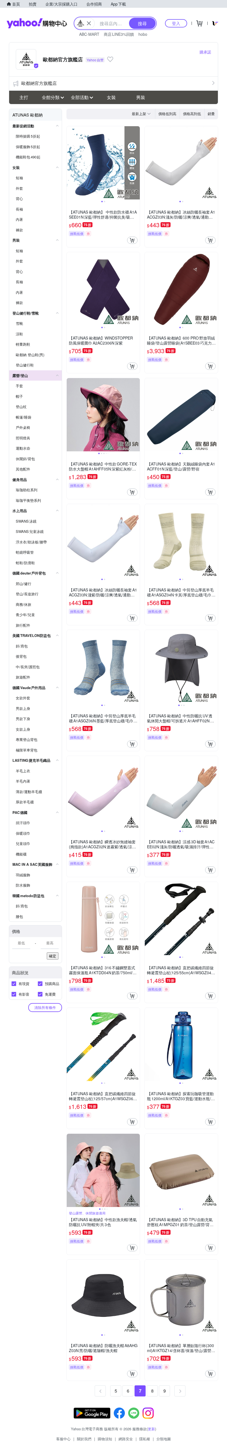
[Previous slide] (70, 163)
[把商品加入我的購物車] (132, 240)
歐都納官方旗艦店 (39, 83)
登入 (176, 23)
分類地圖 (163, 1438)
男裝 (140, 97)
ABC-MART (89, 34)
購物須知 (105, 1438)
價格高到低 (192, 113)
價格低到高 (167, 113)
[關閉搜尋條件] (89, 23)
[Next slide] (136, 163)
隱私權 (144, 1438)
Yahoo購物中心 (37, 23)
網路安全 (125, 1438)
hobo (142, 34)
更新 (151, 1428)
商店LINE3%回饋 (119, 34)
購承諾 (205, 52)
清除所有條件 (45, 1007)
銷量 (211, 113)
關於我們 (84, 1438)
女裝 (111, 97)
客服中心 (63, 1438)
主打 (23, 97)
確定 (52, 955)
